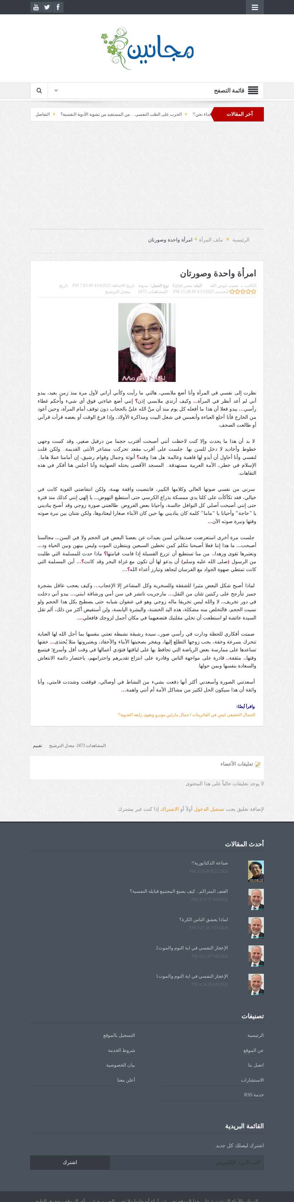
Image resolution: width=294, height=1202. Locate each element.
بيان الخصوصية (120, 1065)
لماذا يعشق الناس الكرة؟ (203, 919)
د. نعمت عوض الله (226, 285)
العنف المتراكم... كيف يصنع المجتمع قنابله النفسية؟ (179, 891)
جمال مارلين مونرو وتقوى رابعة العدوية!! (153, 714)
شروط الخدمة (121, 1050)
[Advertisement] (147, 179)
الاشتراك (169, 809)
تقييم (37, 745)
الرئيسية (255, 1035)
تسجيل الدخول (209, 809)
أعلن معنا (126, 1080)
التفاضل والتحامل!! (53, 114)
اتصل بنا (256, 1065)
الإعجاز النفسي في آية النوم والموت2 (192, 947)
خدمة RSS (254, 1094)
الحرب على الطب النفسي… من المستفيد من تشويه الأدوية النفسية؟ (141, 114)
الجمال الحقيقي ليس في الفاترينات (223, 714)
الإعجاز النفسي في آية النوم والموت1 (192, 976)
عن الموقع (253, 1050)
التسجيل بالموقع (119, 1035)
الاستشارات (252, 1080)
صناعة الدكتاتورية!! (209, 863)
